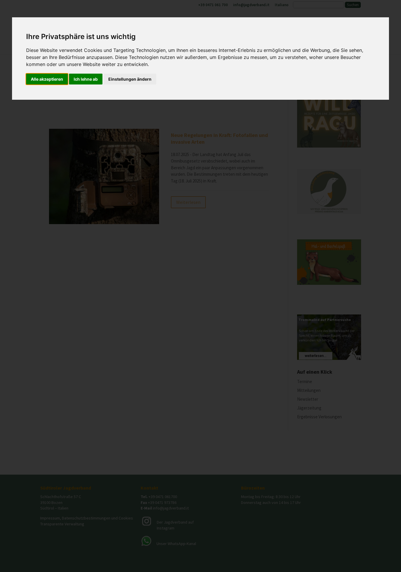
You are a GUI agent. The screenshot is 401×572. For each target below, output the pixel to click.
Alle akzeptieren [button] (47, 79)
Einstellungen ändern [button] (129, 79)
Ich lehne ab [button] (86, 79)
